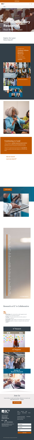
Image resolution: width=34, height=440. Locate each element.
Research (22, 411)
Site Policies (28, 416)
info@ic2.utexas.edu (5, 418)
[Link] (2, 3)
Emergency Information (21, 416)
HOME (4, 6)
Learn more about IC (11, 159)
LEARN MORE (20, 59)
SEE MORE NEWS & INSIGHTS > (23, 79)
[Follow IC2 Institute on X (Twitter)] (4, 420)
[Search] (29, 4)
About (18, 411)
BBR (26, 411)
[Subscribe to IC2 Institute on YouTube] (6, 420)
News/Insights (24, 412)
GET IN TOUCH (17, 402)
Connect (18, 414)
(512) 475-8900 (4, 417)
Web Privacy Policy (20, 419)
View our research (10, 156)
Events (29, 412)
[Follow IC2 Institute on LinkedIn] (2, 420)
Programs (19, 412)
